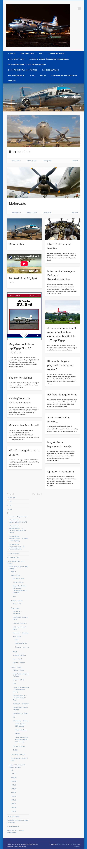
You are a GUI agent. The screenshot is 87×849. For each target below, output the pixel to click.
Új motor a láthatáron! (60, 471)
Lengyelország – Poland (20, 713)
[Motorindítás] (43, 97)
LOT (14, 717)
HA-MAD (13, 785)
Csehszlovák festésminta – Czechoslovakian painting (21, 689)
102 (12, 770)
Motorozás (17, 203)
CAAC (17, 640)
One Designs (74, 844)
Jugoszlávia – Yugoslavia (21, 704)
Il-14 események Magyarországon (64, 75)
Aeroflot (13, 572)
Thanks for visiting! (20, 377)
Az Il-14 (43, 75)
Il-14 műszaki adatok (57, 54)
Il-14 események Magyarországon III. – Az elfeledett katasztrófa (16, 546)
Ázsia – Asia (15, 608)
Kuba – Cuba (17, 604)
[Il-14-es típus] (43, 131)
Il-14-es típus (19, 151)
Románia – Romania (19, 746)
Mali (14, 596)
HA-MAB (13, 777)
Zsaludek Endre (16, 161)
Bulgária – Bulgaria (19, 680)
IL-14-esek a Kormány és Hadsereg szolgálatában (49, 59)
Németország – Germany (20, 721)
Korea (15, 651)
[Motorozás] (43, 182)
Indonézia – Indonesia (20, 623)
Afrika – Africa (15, 575)
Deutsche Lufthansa (21, 730)
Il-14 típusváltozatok (16, 75)
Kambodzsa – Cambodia (20, 633)
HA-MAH (13, 800)
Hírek (41, 54)
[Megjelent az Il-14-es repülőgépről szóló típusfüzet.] (24, 316)
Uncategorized (47, 161)
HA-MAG (13, 796)
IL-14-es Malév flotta (16, 59)
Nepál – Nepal (17, 659)
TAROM (15, 750)
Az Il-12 (32, 75)
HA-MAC (13, 781)
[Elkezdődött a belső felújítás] (62, 229)
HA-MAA (13, 774)
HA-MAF (13, 792)
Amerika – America (17, 601)
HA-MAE (13, 789)
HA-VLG (13, 811)
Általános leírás (27, 54)
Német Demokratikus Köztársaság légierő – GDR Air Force (22, 739)
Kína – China (17, 637)
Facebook (75, 8)
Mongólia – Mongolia (19, 655)
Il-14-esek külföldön (50, 70)
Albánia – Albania (18, 670)
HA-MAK (13, 807)
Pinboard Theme (62, 844)
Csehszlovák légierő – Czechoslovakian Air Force (20, 697)
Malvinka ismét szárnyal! (24, 425)
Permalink (75, 161)
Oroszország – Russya (18, 754)
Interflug (17, 734)
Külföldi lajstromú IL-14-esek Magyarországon (27, 64)
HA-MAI (13, 804)
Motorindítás (70, 96)
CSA (14, 684)
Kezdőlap (11, 54)
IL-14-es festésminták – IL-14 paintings (22, 70)
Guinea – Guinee (18, 582)
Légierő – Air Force (21, 643)
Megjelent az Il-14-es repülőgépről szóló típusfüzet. (21, 348)
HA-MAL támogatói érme (62, 394)
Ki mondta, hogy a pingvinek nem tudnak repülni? (60, 365)
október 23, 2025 (32, 161)
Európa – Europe (16, 667)
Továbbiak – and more (22, 647)
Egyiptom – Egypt (18, 578)
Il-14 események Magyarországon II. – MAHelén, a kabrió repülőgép (18, 538)
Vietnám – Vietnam (19, 663)
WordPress (77, 846)
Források (12, 81)
